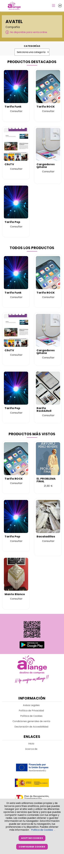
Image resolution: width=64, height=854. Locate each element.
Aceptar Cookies (32, 838)
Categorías (32, 46)
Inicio (31, 743)
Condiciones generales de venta (31, 721)
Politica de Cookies (42, 830)
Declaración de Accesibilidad (31, 726)
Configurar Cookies (32, 846)
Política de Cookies (31, 716)
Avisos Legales (31, 705)
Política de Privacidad (31, 710)
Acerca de (31, 749)
